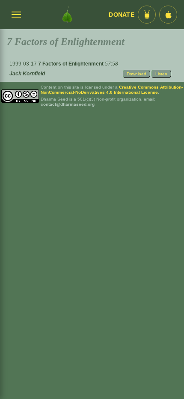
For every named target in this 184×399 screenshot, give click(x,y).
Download (136, 73)
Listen (161, 73)
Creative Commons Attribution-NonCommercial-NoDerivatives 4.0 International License (112, 90)
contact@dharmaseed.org (68, 104)
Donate (121, 15)
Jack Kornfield (27, 74)
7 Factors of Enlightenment (71, 64)
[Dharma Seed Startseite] (67, 14)
